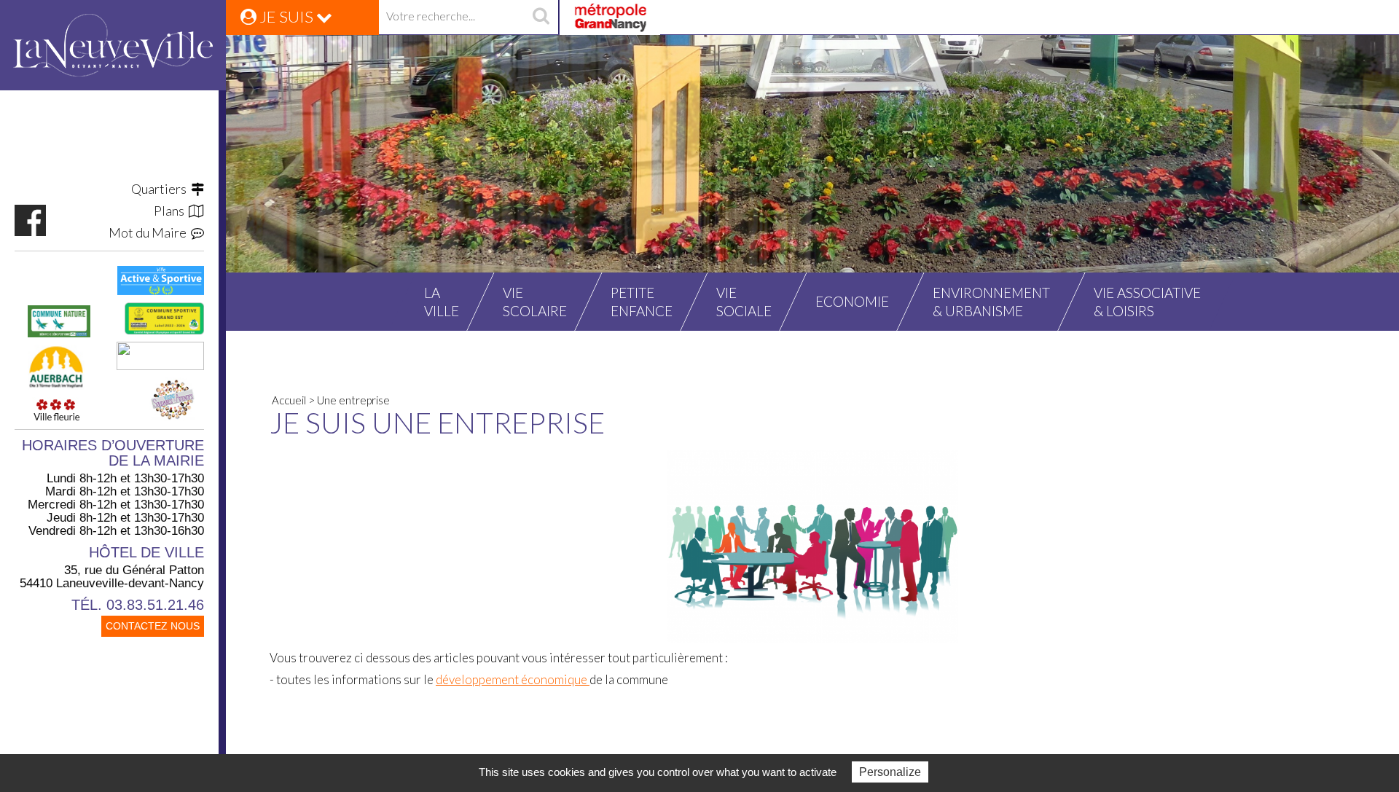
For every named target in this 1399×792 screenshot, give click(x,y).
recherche (540, 17)
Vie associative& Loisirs (1147, 301)
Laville (441, 301)
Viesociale (744, 301)
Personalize (890, 772)
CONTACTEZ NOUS (153, 626)
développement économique (512, 679)
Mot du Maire (150, 232)
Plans (171, 211)
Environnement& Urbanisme (991, 301)
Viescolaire (535, 301)
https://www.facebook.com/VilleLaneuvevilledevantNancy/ (30, 220)
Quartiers (161, 189)
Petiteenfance (642, 301)
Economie (852, 301)
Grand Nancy (609, 17)
